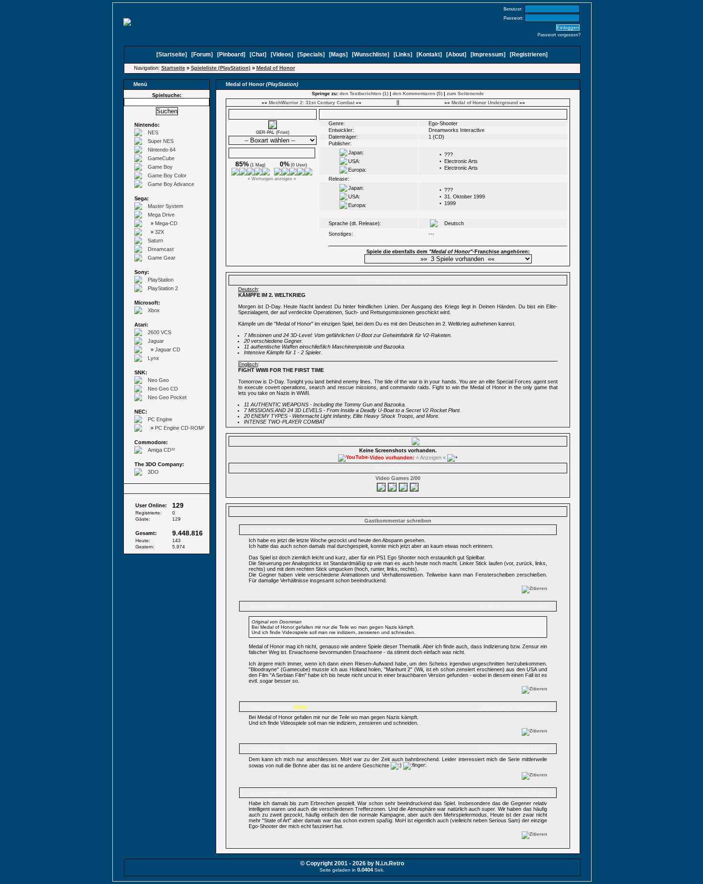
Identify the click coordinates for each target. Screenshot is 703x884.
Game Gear (161, 258)
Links (402, 54)
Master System (165, 206)
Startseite (171, 54)
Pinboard (231, 54)
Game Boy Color (167, 175)
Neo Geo (158, 380)
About (456, 54)
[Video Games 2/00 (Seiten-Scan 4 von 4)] (414, 486)
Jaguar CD (168, 349)
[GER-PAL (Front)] (272, 127)
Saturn (155, 240)
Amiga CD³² (161, 450)
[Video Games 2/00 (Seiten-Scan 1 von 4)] (381, 486)
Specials (311, 54)
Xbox (153, 310)
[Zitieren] (534, 588)
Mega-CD (166, 223)
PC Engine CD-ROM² (180, 428)
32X (159, 232)
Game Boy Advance (171, 184)
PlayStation (160, 280)
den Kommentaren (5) (417, 93)
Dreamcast (160, 249)
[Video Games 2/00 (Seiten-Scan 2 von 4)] (392, 486)
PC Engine (160, 419)
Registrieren (529, 54)
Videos (282, 54)
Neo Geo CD (162, 389)
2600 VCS (159, 332)
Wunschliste (370, 54)
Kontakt (429, 54)
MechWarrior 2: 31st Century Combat (311, 102)
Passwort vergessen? (559, 35)
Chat (258, 54)
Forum (202, 54)
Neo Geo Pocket (167, 397)
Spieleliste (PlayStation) (221, 68)
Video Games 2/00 (397, 478)
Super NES (160, 141)
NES (153, 132)
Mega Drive (161, 215)
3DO (153, 472)
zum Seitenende (465, 93)
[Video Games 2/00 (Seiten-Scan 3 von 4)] (403, 486)
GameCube (161, 158)
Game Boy (160, 167)
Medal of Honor (275, 68)
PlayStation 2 (162, 288)
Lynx (153, 358)
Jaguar (155, 341)
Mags (338, 54)
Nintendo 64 (161, 150)
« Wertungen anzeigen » (272, 178)
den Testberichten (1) (364, 93)
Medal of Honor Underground (484, 102)
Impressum (488, 54)
